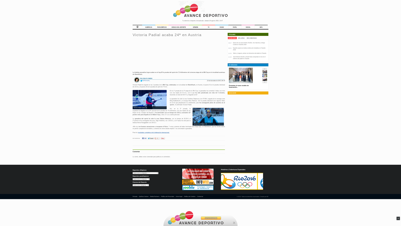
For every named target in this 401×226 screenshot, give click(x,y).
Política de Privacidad (167, 196)
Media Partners (154, 196)
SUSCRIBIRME (211, 218)
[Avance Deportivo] (200, 11)
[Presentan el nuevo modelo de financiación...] (264, 73)
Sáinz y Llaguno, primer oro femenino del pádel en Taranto (249, 53)
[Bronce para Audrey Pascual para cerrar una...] (264, 80)
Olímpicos (148, 27)
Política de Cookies (189, 196)
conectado (150, 156)
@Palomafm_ (146, 80)
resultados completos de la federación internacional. (153, 132)
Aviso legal (179, 196)
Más (261, 27)
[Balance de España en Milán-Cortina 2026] (264, 77)
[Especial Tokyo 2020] (198, 178)
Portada (135, 196)
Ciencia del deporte (178, 27)
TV (208, 27)
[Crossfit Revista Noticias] (198, 184)
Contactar (200, 196)
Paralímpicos (162, 27)
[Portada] (137, 26)
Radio (222, 27)
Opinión (195, 27)
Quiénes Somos (143, 196)
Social (248, 27)
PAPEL (235, 27)
